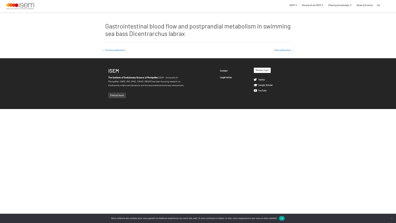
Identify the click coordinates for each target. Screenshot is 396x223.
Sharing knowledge (338, 5)
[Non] (392, 218)
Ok (281, 218)
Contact (224, 70)
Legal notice (226, 77)
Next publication (284, 50)
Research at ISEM (311, 5)
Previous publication (113, 50)
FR (378, 5)
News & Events (365, 5)
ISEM (292, 5)
